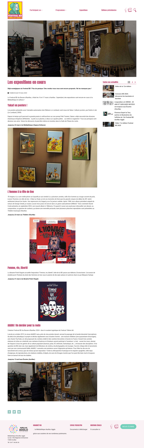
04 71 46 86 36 (14, 442)
